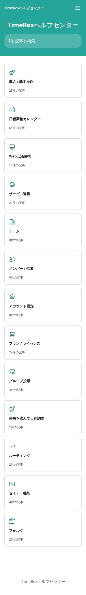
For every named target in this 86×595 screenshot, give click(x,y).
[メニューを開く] (78, 8)
